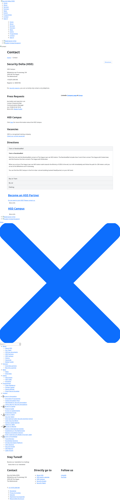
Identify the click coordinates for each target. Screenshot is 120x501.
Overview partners (11, 366)
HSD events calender (43, 477)
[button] (60, 148)
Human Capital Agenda (12, 423)
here (11, 122)
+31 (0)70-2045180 (14, 488)
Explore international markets (14, 429)
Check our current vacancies (16, 136)
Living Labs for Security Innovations (16, 404)
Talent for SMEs (10, 425)
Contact (5, 393)
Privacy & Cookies (15, 493)
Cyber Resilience (10, 385)
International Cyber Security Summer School (19, 419)
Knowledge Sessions (11, 441)
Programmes (7, 383)
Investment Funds (10, 413)
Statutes (12, 495)
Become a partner (10, 368)
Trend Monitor (9, 439)
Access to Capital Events (12, 411)
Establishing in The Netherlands (15, 431)
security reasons (14, 88)
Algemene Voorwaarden (17, 497)
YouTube (63, 477)
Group (80, 95)
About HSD (8, 348)
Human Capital (9, 387)
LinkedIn (63, 475)
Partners (5, 364)
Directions (108, 62)
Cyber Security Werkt (11, 421)
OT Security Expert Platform (13, 443)
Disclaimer (13, 491)
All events (8, 381)
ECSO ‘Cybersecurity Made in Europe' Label (18, 435)
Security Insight (10, 447)
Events (5, 376)
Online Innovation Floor (12, 401)
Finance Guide (9, 409)
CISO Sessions (9, 445)
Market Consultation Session (14, 433)
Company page (72, 95)
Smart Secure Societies (12, 391)
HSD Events (8, 377)
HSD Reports (9, 448)
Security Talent (9, 417)
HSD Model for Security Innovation (16, 402)
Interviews (8, 374)
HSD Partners (9, 354)
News (4, 370)
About (4, 346)
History (7, 358)
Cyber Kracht (9, 450)
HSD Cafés (8, 379)
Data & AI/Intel (9, 389)
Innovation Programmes (12, 399)
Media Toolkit (18, 109)
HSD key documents (11, 352)
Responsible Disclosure (17, 499)
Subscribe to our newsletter (16, 464)
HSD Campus (9, 356)
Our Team (8, 350)
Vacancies (8, 360)
